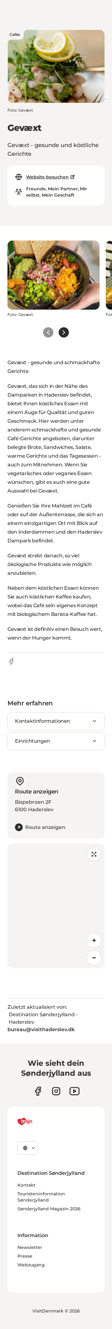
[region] (56, 906)
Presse (24, 1256)
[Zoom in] (93, 940)
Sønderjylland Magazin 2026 (49, 1209)
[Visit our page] (56, 1091)
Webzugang (31, 1265)
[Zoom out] (93, 957)
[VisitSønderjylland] (36, 1121)
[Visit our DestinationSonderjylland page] (37, 1091)
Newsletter (29, 1247)
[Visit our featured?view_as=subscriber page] (74, 1091)
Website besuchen (47, 177)
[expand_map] (94, 854)
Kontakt (26, 1185)
